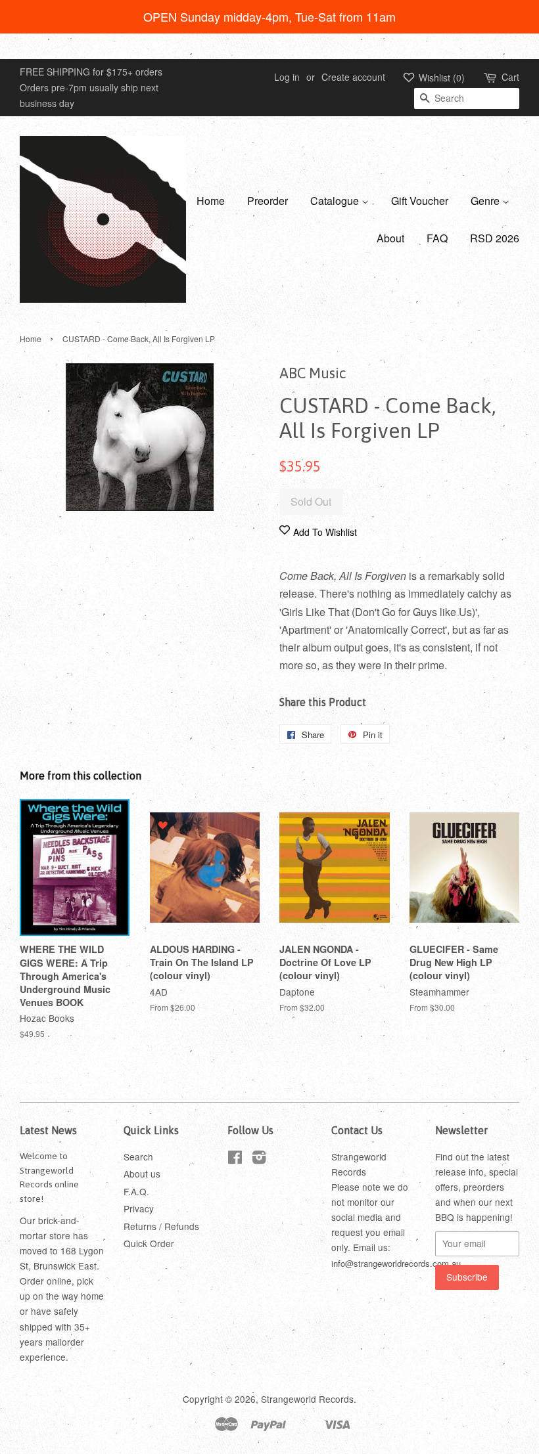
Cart (510, 76)
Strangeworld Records (307, 1398)
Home (211, 200)
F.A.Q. (136, 1191)
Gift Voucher (419, 200)
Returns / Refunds (161, 1226)
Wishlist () (440, 77)
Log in (287, 76)
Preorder (267, 200)
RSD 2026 (494, 238)
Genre (486, 200)
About (390, 238)
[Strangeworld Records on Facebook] (235, 1159)
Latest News (48, 1130)
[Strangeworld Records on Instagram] (259, 1159)
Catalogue (336, 200)
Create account (353, 76)
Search (138, 1156)
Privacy (139, 1208)
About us (142, 1173)
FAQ (437, 238)
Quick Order (149, 1243)
